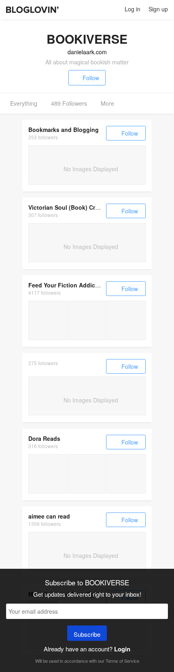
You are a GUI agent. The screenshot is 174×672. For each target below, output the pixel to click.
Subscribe (87, 634)
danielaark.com (87, 52)
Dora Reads (44, 438)
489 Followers (69, 103)
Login (122, 648)
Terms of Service (122, 660)
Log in (132, 9)
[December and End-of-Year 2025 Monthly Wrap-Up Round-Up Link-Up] (126, 320)
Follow (91, 78)
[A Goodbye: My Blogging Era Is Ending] (47, 320)
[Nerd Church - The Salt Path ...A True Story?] (47, 473)
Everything (23, 103)
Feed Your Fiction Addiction (67, 285)
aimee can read (49, 516)
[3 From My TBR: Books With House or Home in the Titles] (126, 473)
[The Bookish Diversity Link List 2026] (87, 473)
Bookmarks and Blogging (63, 129)
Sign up (158, 9)
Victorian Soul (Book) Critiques (71, 207)
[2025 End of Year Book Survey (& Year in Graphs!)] (87, 320)
